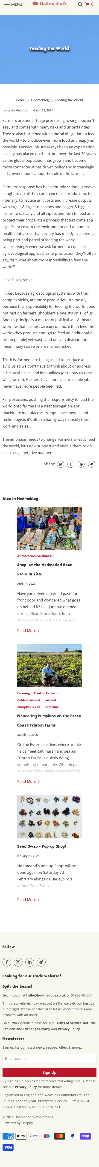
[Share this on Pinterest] (81, 464)
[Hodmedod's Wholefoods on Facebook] (8, 962)
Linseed (50, 700)
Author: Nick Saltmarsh (35, 556)
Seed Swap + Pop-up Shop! (41, 846)
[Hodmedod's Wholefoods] (49, 4)
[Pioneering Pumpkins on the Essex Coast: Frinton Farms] (49, 665)
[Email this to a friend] (91, 464)
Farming (23, 693)
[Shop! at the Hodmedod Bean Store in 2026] (49, 528)
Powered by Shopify (18, 1123)
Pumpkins (51, 707)
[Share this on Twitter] (60, 464)
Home (21, 100)
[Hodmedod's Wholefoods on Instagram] (19, 962)
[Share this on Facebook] (70, 464)
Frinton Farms (44, 693)
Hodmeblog (40, 100)
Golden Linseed (28, 700)
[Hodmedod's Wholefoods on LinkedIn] (30, 962)
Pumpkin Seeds (28, 707)
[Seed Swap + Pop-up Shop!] (49, 816)
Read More (27, 630)
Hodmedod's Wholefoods (34, 1117)
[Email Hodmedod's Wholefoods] (42, 962)
